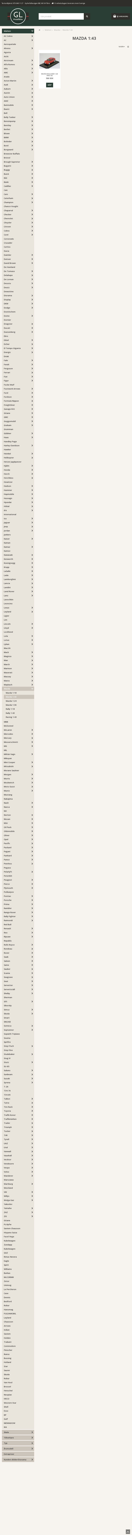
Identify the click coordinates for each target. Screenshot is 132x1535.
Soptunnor (9, 1030)
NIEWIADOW (9, 1423)
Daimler (7, 255)
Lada (6, 575)
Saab (6, 957)
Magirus (7, 656)
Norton (7, 815)
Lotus (6, 640)
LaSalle (7, 571)
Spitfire (7, 1042)
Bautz (6, 109)
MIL (5, 750)
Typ (5, 1443)
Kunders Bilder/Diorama (15, 1459)
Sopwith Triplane (12, 1034)
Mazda (7, 688)
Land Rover (9, 591)
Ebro (6, 336)
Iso (5, 518)
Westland (8, 1188)
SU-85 (6, 1066)
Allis (6, 68)
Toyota (7, 1111)
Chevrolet (8, 218)
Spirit (6, 1265)
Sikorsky (8, 1005)
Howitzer (8, 482)
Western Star (10, 1402)
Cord (6, 234)
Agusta (7, 52)
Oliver (6, 835)
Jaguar (7, 522)
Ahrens (7, 48)
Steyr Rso (8, 1050)
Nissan (7, 819)
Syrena (7, 1082)
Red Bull (7, 924)
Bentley (7, 125)
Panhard (8, 855)
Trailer (7, 1123)
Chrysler (7, 222)
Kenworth (8, 559)
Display (7, 299)
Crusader (8, 242)
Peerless (8, 863)
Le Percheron (10, 1289)
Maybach (8, 684)
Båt (5, 178)
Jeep (6, 526)
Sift (5, 1001)
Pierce (7, 884)
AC (5, 40)
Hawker (7, 449)
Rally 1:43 (10, 713)
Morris (7, 778)
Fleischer (8, 1350)
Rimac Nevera (10, 1256)
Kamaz (7, 547)
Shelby (7, 993)
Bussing (7, 1358)
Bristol (7, 157)
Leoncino (8, 603)
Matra (7, 680)
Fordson (8, 397)
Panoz (7, 859)
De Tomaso (9, 271)
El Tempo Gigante (12, 348)
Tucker (7, 1131)
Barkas (7, 1273)
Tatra (6, 1102)
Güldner (7, 433)
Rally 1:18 (10, 709)
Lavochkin (8, 599)
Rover (6, 953)
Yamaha (7, 1208)
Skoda (7, 1013)
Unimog (7, 1285)
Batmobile (9, 105)
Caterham (8, 198)
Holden (7, 1338)
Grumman (8, 429)
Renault (7, 928)
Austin (7, 92)
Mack (6, 652)
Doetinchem (9, 311)
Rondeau (8, 948)
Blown (7, 133)
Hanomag (8, 1309)
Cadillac (7, 186)
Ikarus (7, 1354)
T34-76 (7, 1090)
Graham (7, 425)
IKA (5, 1427)
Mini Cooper (9, 762)
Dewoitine (9, 291)
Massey (7, 676)
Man (6, 660)
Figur (6, 380)
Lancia (7, 583)
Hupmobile (9, 494)
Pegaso (7, 867)
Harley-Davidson (11, 445)
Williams (8, 1269)
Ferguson (8, 368)
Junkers (7, 534)
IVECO (6, 1398)
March (7, 664)
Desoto (7, 283)
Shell (6, 1406)
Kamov (7, 551)
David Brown (10, 263)
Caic (6, 190)
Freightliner (9, 405)
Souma (7, 1038)
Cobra (6, 230)
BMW (6, 137)
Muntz (7, 790)
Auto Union (9, 97)
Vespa (7, 1167)
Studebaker (9, 1054)
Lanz (6, 595)
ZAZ (6, 1212)
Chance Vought (11, 206)
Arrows (7, 1325)
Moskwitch (9, 782)
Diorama (8, 295)
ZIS (5, 1216)
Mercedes (8, 734)
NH (5, 811)
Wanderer (8, 1175)
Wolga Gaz (9, 1200)
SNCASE (7, 1021)
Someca (7, 1025)
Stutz (6, 1062)
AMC (6, 72)
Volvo (6, 1171)
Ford (6, 393)
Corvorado (9, 238)
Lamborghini (10, 579)
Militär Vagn (9, 754)
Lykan (6, 644)
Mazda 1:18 (11, 692)
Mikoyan (8, 758)
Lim (5, 619)
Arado (7, 76)
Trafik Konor (10, 1115)
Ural (6, 1147)
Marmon (8, 668)
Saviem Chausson (12, 1228)
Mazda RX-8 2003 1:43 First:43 (49, 74)
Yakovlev (8, 1204)
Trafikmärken (10, 1119)
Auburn (7, 88)
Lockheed (8, 632)
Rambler (8, 908)
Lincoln (7, 624)
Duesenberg (9, 332)
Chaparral (8, 210)
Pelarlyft (8, 871)
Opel (6, 839)
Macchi (7, 648)
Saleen (7, 961)
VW (5, 1192)
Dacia (6, 251)
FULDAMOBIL (10, 1313)
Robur (6, 1305)
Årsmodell (8, 1448)
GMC (6, 417)
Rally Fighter (10, 916)
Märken (7, 31)
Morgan (7, 774)
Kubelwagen (9, 1240)
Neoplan (8, 1394)
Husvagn (8, 498)
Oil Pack (7, 827)
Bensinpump (9, 121)
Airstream (8, 60)
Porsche (7, 900)
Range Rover (10, 912)
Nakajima (8, 798)
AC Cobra (8, 36)
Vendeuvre (9, 1163)
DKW (6, 303)
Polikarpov (9, 892)
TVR (5, 1135)
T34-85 (7, 1094)
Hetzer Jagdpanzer (12, 461)
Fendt (6, 364)
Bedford (8, 1301)
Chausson (8, 1321)
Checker (7, 214)
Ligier (6, 615)
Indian (7, 1329)
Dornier (7, 320)
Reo (5, 932)
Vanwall (7, 1151)
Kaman (7, 542)
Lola (6, 636)
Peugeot (8, 880)
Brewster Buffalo (12, 153)
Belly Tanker (9, 117)
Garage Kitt (9, 409)
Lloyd (6, 628)
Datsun (7, 259)
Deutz (7, 287)
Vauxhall (8, 1155)
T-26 (6, 1086)
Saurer (7, 1370)
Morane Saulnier (11, 770)
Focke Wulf (9, 384)
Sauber (7, 969)
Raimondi (8, 920)
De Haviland (9, 267)
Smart (7, 1017)
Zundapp (8, 1244)
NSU (6, 823)
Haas (6, 437)
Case (6, 1293)
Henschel (8, 1390)
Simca (6, 1009)
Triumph (8, 1127)
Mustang (8, 794)
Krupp (6, 567)
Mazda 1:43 (11, 696)
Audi (6, 84)
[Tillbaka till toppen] (128, 1532)
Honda (7, 470)
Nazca (7, 807)
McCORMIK (9, 1277)
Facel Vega (9, 1236)
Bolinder (8, 141)
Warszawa (9, 1179)
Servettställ (9, 989)
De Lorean (9, 279)
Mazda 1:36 (11, 705)
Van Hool (8, 1382)
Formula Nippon (11, 401)
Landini (7, 587)
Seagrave (8, 977)
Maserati (8, 672)
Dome (7, 316)
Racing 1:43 (11, 717)
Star (6, 1366)
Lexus (6, 607)
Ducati (7, 328)
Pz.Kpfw (7, 1224)
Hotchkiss (8, 478)
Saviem (7, 1333)
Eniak (6, 356)
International (10, 514)
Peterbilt (8, 876)
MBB (6, 721)
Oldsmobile (9, 831)
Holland (7, 1362)
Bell (5, 113)
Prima (6, 904)
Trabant (7, 1342)
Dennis (7, 1297)
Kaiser (7, 538)
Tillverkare (9, 1437)
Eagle (6, 1261)
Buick (6, 174)
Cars (6, 194)
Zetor (6, 1281)
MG (5, 746)
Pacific (7, 843)
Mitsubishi (9, 766)
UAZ (6, 1143)
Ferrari (7, 372)
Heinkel (7, 453)
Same (6, 965)
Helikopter (9, 457)
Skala (6, 1432)
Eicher (7, 344)
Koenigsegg (9, 563)
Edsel (6, 340)
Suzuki (7, 1078)
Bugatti (7, 165)
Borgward (8, 149)
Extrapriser (9, 1454)
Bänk (6, 182)
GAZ (6, 1252)
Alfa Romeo (9, 64)
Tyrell (6, 1139)
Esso (6, 1410)
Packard (7, 847)
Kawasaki (8, 555)
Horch (7, 474)
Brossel (7, 1386)
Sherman (8, 997)
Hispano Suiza (10, 1232)
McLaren (8, 730)
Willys (6, 1196)
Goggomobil (10, 421)
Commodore (10, 1346)
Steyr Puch (9, 1046)
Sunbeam (8, 1074)
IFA (5, 510)
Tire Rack (8, 1107)
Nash (6, 802)
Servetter (8, 985)
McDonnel (8, 725)
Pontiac (7, 896)
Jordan (7, 530)
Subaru (7, 1070)
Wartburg (8, 1184)
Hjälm (6, 465)
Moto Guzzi (9, 786)
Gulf (6, 1419)
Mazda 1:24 (11, 701)
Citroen (7, 226)
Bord (6, 145)
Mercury (7, 738)
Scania (7, 973)
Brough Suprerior (12, 161)
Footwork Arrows (12, 388)
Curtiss (7, 246)
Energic (7, 352)
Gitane (7, 413)
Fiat (5, 376)
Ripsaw (7, 936)
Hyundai (7, 502)
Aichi (6, 56)
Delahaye (8, 275)
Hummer (8, 490)
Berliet (7, 129)
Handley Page (10, 441)
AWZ (6, 101)
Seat (6, 981)
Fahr (6, 360)
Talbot (7, 1098)
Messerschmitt (11, 742)
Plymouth (8, 888)
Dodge (7, 307)
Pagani (7, 851)
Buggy (7, 169)
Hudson (7, 486)
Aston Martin (10, 80)
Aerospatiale (10, 44)
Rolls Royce (9, 944)
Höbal (6, 506)
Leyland (7, 611)
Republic (8, 940)
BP (5, 1415)
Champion (8, 202)
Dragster (8, 324)
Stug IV (7, 1058)
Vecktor (7, 1159)
